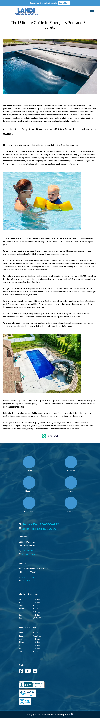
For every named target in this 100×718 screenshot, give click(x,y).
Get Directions (28, 554)
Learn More (64, 3)
